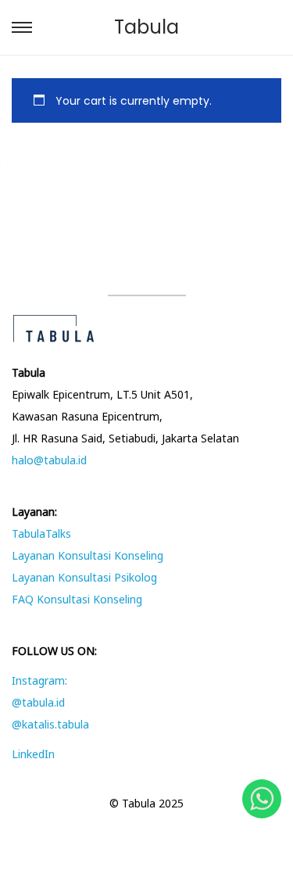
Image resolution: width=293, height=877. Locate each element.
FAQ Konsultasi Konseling (77, 599)
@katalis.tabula (50, 724)
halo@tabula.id (49, 460)
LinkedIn (33, 753)
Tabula (146, 27)
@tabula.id (38, 702)
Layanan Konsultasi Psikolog (84, 577)
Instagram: (39, 680)
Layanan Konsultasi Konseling (87, 555)
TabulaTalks (41, 533)
